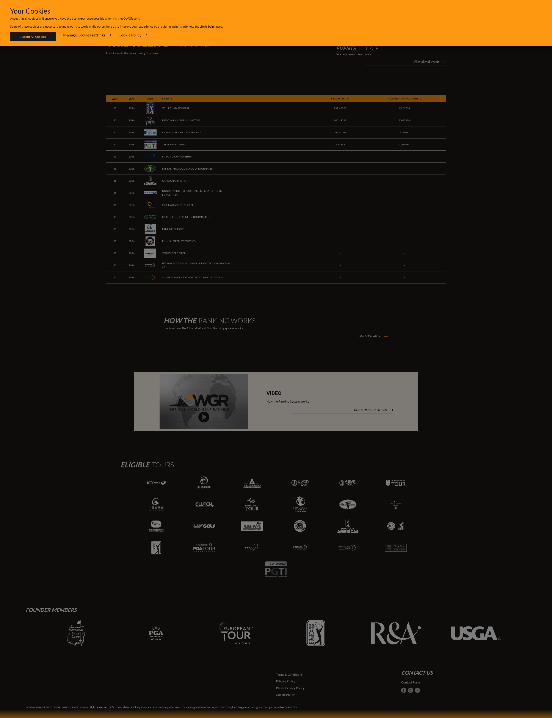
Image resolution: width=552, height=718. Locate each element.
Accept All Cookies (33, 36)
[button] (87, 36)
